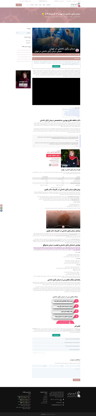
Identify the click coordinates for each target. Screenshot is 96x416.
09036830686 (59, 402)
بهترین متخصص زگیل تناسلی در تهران (24, 50)
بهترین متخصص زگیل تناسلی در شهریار (24, 59)
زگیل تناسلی (57, 54)
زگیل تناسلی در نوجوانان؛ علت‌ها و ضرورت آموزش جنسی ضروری (23, 408)
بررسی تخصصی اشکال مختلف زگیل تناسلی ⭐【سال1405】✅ (24, 402)
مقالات (44, 4)
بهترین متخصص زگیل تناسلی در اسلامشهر (23, 61)
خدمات (40, 4)
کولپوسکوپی (28, 42)
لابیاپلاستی (45, 396)
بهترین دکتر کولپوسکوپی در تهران (65, 192)
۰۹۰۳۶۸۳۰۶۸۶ (56, 1)
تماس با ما (32, 4)
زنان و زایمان (45, 399)
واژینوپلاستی (45, 397)
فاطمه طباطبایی (67, 54)
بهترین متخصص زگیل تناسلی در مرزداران (24, 52)
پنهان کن (72, 108)
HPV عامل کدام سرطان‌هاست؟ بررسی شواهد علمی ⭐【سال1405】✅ (23, 396)
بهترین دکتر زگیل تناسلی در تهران (56, 233)
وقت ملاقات (19, 5)
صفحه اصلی (48, 4)
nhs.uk (76, 146)
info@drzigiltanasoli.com (43, 1)
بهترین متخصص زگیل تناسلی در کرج (24, 56)
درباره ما (36, 4)
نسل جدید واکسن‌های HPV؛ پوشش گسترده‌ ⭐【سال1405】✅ (24, 399)
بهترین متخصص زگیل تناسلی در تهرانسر (24, 54)
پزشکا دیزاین (43, 414)
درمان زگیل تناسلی (44, 402)
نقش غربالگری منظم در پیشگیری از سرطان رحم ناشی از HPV (24, 405)
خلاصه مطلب (76, 58)
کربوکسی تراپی (45, 401)
